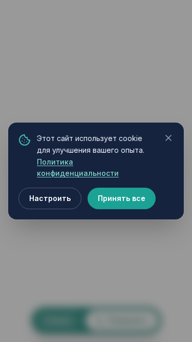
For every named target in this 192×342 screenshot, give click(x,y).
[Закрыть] (168, 138)
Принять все (121, 198)
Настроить (50, 198)
